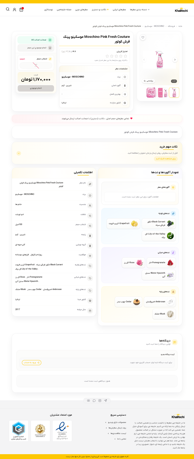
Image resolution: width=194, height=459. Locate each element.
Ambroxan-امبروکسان (52, 289)
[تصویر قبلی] (144, 59)
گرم (16, 234)
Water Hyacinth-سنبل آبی (26, 281)
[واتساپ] (94, 400)
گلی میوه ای (20, 244)
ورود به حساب (30, 362)
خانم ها (18, 204)
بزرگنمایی (150, 81)
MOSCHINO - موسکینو (154, 26)
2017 (17, 309)
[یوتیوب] (88, 400)
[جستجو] (8, 9)
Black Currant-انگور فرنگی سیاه (49, 264)
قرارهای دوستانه (22, 254)
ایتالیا (17, 299)
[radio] (125, 56)
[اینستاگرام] (99, 400)
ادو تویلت (19, 214)
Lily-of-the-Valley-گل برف (26, 269)
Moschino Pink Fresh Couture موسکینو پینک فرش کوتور (41, 185)
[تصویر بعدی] (175, 59)
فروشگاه (171, 26)
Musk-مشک (20, 289)
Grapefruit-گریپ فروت (25, 264)
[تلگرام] (105, 400)
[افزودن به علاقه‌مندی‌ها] (143, 37)
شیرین (22, 234)
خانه (180, 26)
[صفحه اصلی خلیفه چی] (181, 10)
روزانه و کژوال (36, 254)
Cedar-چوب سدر (34, 289)
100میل (18, 224)
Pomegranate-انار (34, 277)
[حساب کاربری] (14, 10)
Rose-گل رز (20, 277)
